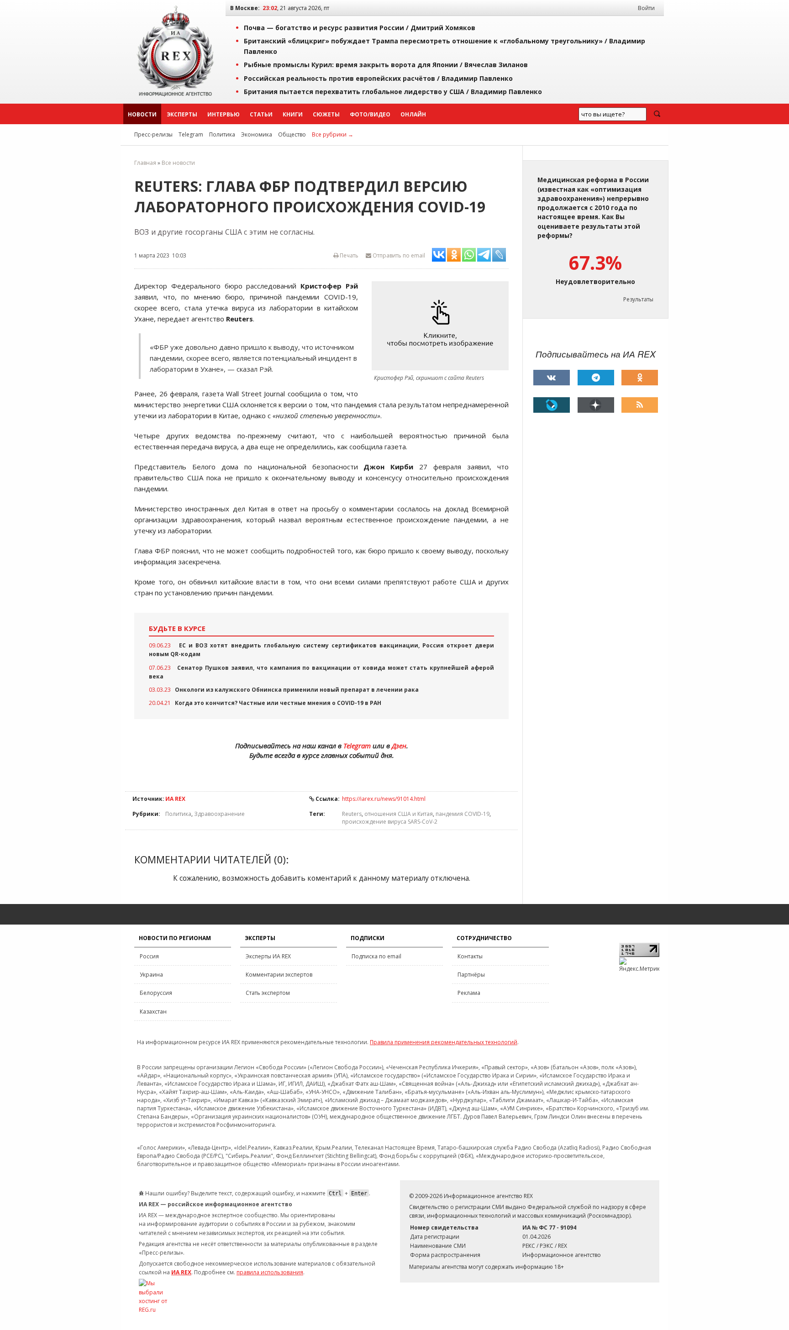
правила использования (270, 1272)
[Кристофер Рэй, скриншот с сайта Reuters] (442, 326)
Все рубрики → (332, 134)
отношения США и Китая (398, 814)
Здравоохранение (219, 814)
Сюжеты (326, 114)
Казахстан (153, 1011)
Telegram (191, 134)
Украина (151, 974)
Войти (646, 8)
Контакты (470, 956)
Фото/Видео (370, 114)
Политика (222, 134)
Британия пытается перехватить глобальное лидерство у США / (393, 91)
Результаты (638, 299)
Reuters (352, 814)
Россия (149, 956)
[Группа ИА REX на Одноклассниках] (639, 377)
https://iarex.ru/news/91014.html (384, 799)
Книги (293, 114)
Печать (348, 255)
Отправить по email (398, 255)
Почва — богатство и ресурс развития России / (359, 27)
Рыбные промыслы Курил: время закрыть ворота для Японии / (386, 64)
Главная (145, 163)
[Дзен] (596, 405)
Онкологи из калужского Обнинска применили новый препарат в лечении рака (297, 690)
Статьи (261, 114)
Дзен (399, 745)
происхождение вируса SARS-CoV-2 (389, 821)
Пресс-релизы (153, 134)
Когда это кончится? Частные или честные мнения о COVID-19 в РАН (278, 703)
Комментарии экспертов (279, 974)
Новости (142, 114)
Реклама (469, 993)
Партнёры (471, 974)
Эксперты (182, 114)
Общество (292, 134)
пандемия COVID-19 (462, 814)
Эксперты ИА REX (268, 956)
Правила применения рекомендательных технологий (443, 1042)
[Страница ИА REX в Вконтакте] (551, 377)
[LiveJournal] (551, 405)
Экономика (256, 134)
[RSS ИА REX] (639, 405)
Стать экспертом (268, 993)
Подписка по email (376, 956)
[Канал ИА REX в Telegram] (596, 377)
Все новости (178, 163)
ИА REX (175, 799)
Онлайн (413, 114)
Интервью (223, 114)
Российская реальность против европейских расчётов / (378, 78)
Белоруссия (156, 993)
